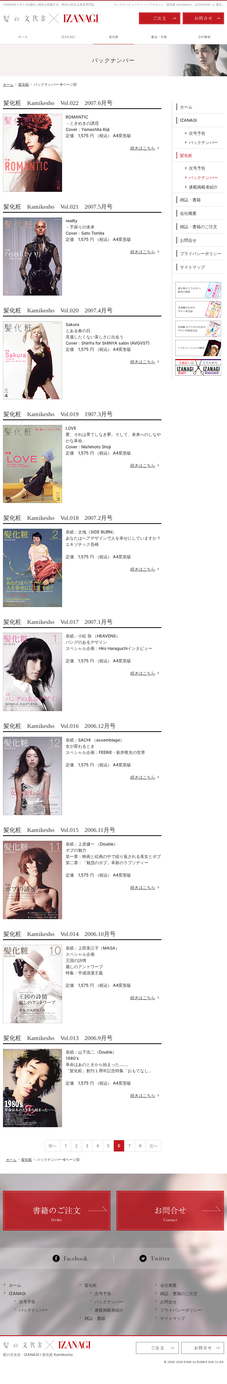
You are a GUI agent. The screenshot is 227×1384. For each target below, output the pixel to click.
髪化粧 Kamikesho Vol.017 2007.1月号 (58, 622)
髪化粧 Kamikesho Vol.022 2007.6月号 (58, 103)
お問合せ (188, 240)
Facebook (72, 1258)
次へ (153, 1145)
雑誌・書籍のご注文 (198, 226)
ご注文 (159, 18)
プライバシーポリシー (200, 253)
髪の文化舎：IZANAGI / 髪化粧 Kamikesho (38, 1354)
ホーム (186, 106)
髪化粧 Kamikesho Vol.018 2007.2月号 (58, 518)
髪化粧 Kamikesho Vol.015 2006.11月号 (59, 830)
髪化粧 (186, 155)
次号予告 (197, 133)
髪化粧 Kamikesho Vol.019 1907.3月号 (58, 414)
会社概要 (188, 213)
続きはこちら (145, 147)
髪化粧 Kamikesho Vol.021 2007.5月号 (58, 206)
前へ (52, 1145)
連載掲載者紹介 (203, 186)
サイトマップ (192, 267)
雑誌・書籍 (190, 199)
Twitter (154, 1258)
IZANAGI (188, 120)
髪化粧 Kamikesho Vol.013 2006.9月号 (58, 1038)
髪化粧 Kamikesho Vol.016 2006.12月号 (60, 726)
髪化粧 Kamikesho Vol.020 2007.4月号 (58, 310)
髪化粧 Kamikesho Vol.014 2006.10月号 (60, 934)
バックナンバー (203, 142)
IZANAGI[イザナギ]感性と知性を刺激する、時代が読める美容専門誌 (48, 4)
